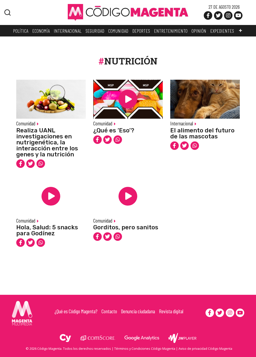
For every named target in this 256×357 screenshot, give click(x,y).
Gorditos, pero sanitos (125, 227)
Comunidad (25, 123)
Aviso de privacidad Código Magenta (205, 348)
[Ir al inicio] (128, 12)
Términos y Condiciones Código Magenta (144, 348)
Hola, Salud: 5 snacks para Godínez (47, 230)
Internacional (181, 123)
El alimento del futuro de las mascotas (202, 133)
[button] (240, 30)
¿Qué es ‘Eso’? (113, 130)
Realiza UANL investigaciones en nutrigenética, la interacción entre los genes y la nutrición (47, 142)
